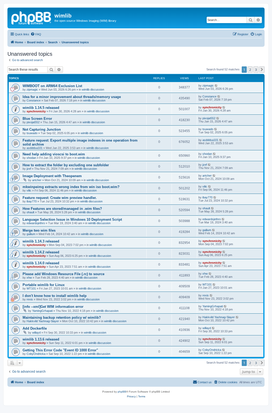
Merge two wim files (39, 230)
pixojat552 (33, 122)
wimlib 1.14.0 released (41, 263)
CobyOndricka (36, 353)
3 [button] (256, 69)
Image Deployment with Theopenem (52, 176)
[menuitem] (36, 34)
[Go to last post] (216, 85)
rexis (30, 299)
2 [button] (250, 69)
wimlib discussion (93, 89)
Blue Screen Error (37, 119)
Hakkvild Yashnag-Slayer (43, 321)
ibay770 (32, 201)
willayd (36, 332)
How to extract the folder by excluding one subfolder (66, 165)
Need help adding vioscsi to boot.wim (54, 154)
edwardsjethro (36, 223)
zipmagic (32, 89)
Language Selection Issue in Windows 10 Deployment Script (72, 220)
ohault (30, 212)
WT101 (31, 288)
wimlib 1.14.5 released (41, 108)
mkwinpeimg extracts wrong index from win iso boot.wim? (71, 187)
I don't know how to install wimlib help (55, 296)
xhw (29, 277)
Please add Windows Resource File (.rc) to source (63, 274)
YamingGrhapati (42, 310)
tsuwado (32, 133)
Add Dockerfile (35, 328)
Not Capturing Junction (42, 129)
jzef (29, 168)
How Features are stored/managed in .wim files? (62, 209)
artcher (36, 180)
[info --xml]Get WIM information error (53, 307)
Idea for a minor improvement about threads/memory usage (72, 97)
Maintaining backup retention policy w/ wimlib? (62, 318)
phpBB (122, 391)
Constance (34, 100)
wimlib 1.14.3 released (41, 241)
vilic (29, 190)
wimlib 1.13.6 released (41, 339)
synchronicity (36, 111)
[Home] (31, 17)
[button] (262, 69)
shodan (31, 157)
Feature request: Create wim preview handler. (60, 198)
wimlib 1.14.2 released (41, 252)
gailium (31, 234)
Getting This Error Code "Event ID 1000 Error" (60, 350)
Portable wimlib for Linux (44, 285)
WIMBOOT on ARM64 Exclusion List (52, 86)
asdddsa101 (34, 148)
